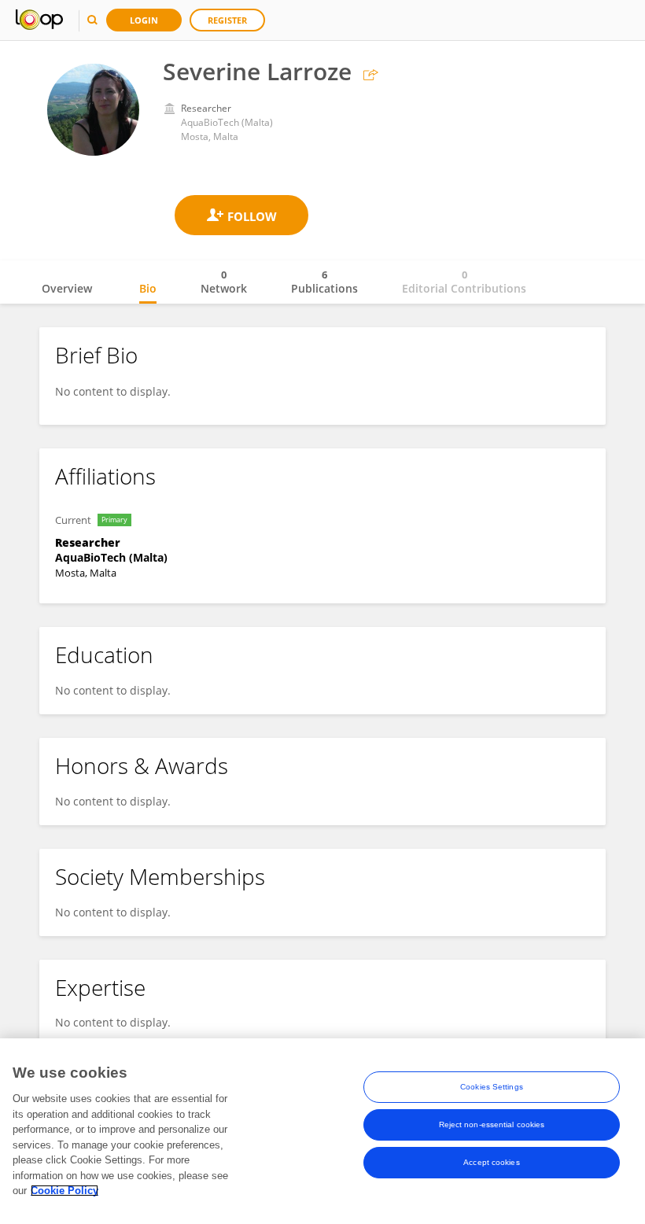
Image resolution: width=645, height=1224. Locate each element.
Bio (148, 288)
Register (227, 20)
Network (224, 281)
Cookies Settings (491, 1086)
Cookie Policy (64, 1190)
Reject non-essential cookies (492, 1124)
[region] (322, 1131)
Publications (324, 281)
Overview (67, 288)
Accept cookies (491, 1162)
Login (144, 20)
